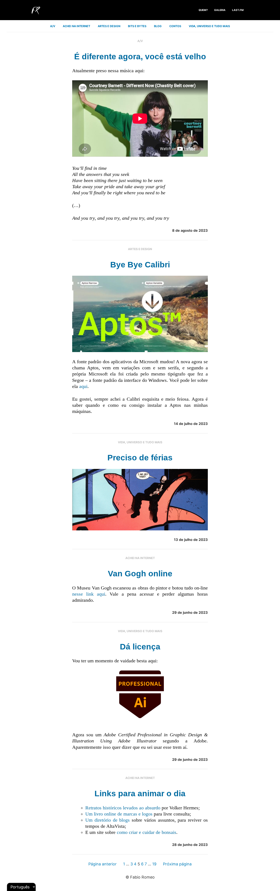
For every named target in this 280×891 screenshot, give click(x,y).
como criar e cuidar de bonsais (146, 832)
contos (175, 26)
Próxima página (177, 864)
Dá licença (140, 646)
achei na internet (76, 26)
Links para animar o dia (140, 793)
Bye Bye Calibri (140, 264)
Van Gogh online (140, 573)
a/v (52, 26)
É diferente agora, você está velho (140, 56)
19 (154, 864)
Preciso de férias (140, 457)
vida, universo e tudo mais (209, 26)
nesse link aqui (88, 594)
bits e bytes (137, 26)
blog (158, 26)
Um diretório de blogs (107, 820)
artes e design (109, 26)
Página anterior (102, 864)
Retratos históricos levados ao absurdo (122, 807)
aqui (83, 386)
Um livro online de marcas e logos (118, 814)
